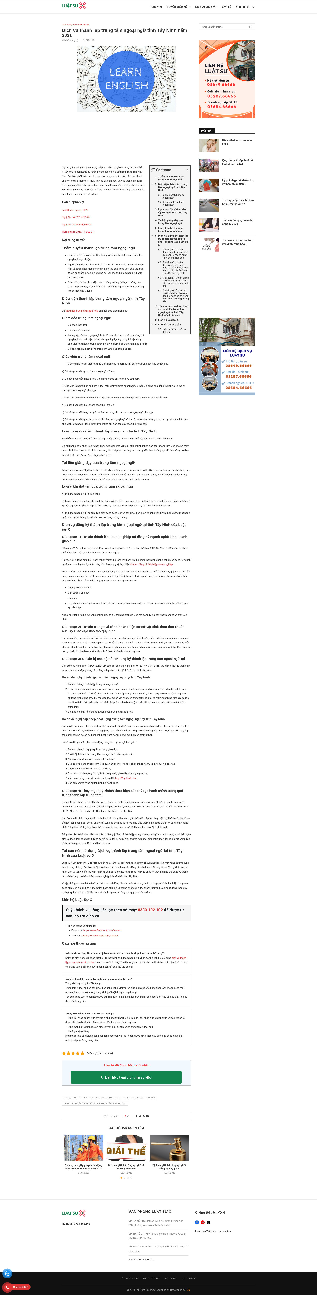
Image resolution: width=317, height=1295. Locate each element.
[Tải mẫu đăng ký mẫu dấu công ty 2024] (209, 225)
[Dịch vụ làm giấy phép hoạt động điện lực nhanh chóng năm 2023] (83, 1148)
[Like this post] (130, 1116)
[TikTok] (208, 1222)
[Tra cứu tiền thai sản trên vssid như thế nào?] (209, 245)
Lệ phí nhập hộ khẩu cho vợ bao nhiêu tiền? (237, 182)
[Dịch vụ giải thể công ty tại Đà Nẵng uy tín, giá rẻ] (169, 1148)
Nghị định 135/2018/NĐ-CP (77, 224)
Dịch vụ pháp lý (205, 6)
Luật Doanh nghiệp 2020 (75, 210)
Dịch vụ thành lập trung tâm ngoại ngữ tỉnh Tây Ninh (90, 1098)
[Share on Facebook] (136, 1116)
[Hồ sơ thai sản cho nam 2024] (209, 145)
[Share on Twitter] (140, 1116)
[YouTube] (203, 1222)
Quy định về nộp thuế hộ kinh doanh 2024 (237, 162)
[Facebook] (236, 6)
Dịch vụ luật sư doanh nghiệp (75, 24)
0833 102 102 (150, 910)
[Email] (244, 6)
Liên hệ (226, 6)
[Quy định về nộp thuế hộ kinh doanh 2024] (209, 165)
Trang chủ (155, 6)
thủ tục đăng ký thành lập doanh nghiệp (151, 564)
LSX (188, 1290)
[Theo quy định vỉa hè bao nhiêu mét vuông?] (209, 205)
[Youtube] (240, 6)
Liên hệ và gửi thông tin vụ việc (128, 1077)
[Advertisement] (126, 141)
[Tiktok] (248, 6)
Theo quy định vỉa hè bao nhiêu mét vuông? (238, 202)
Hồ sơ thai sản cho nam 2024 (237, 142)
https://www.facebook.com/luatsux (102, 930)
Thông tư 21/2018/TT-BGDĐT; (78, 231)
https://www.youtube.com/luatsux (100, 935)
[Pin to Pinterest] (144, 1116)
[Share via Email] (147, 1116)
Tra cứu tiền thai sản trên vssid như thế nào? (237, 242)
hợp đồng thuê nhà (125, 778)
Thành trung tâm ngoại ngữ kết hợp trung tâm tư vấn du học (95, 1103)
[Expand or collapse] (187, 170)
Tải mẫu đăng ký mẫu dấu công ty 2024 (238, 222)
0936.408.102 (146, 1259)
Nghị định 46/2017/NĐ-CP (76, 217)
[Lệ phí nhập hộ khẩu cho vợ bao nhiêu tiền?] (209, 185)
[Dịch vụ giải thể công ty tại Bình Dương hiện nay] (126, 1148)
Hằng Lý (74, 40)
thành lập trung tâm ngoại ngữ (82, 310)
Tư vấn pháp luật (177, 6)
